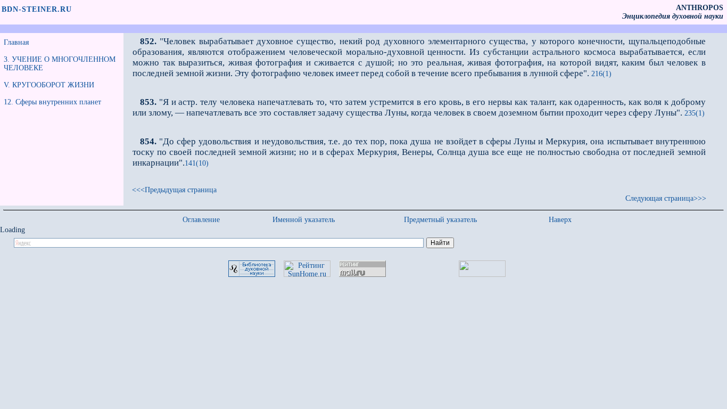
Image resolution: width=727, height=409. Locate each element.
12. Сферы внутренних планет (52, 102)
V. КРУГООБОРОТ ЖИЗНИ (49, 85)
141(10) (197, 163)
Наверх (560, 220)
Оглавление (201, 220)
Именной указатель (303, 220)
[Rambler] (482, 275)
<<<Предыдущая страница (174, 190)
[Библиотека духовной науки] (251, 275)
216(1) (600, 74)
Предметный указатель (440, 220)
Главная (16, 42)
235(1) (693, 113)
